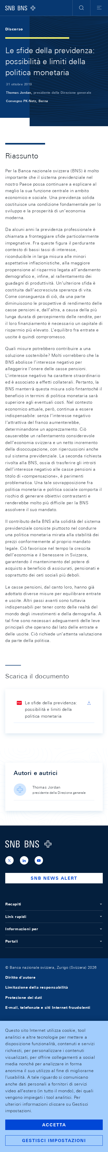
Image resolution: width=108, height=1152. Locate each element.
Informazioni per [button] (21, 929)
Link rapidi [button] (15, 916)
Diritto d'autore (20, 977)
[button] (81, 8)
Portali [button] (11, 941)
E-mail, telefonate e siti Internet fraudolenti (47, 1007)
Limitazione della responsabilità (36, 987)
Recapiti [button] (13, 904)
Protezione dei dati (23, 997)
